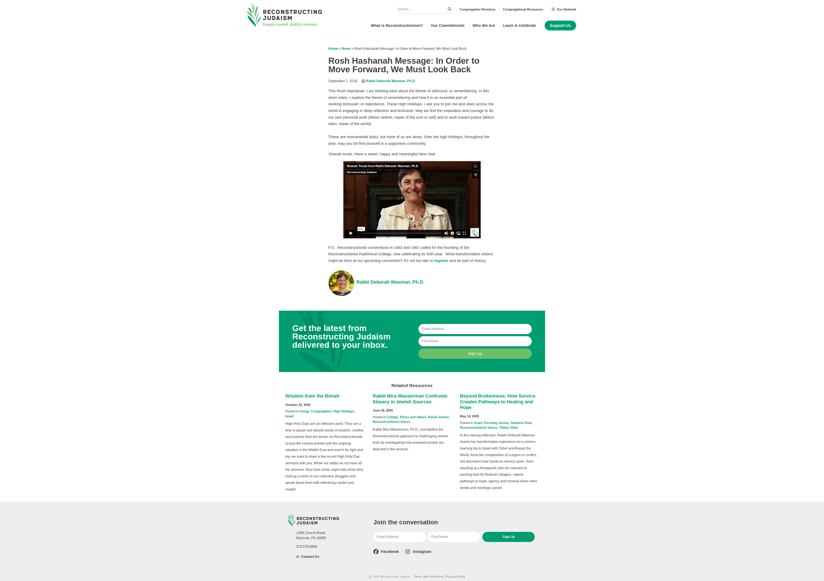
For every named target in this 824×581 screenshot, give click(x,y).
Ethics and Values (413, 417)
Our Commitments (448, 25)
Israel (289, 416)
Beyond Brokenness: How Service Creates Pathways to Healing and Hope (497, 401)
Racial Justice (438, 417)
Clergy (304, 411)
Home (333, 48)
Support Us (560, 25)
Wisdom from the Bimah (312, 396)
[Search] (449, 9)
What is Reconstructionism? (397, 25)
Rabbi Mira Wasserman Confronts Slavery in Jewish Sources (410, 398)
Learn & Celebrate (519, 25)
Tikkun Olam (508, 427)
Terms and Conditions (429, 576)
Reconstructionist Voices (391, 422)
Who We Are (484, 25)
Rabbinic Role (521, 423)
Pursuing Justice (496, 423)
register (441, 261)
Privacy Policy (455, 576)
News (346, 48)
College (392, 417)
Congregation (321, 411)
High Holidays (343, 411)
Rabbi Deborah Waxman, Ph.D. (391, 81)
